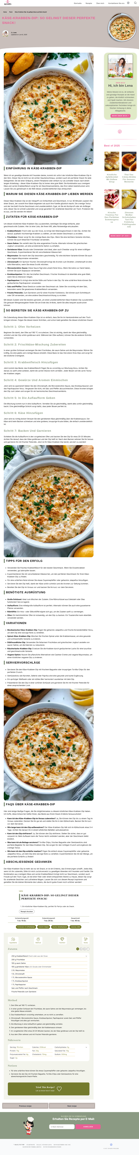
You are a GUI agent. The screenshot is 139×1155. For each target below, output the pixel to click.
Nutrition (62, 943)
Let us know (40, 1091)
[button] (86, 956)
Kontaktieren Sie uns (116, 3)
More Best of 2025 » (120, 236)
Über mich (100, 3)
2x (81, 949)
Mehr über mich (119, 116)
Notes (86, 943)
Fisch (10, 12)
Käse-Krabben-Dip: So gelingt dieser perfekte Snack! (31, 12)
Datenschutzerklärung (32, 1147)
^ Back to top (18, 1145)
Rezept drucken (27, 911)
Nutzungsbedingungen (52, 1147)
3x (84, 949)
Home (5, 12)
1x (77, 949)
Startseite (78, 3)
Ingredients (13, 943)
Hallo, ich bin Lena (44, 1144)
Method (38, 943)
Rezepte (89, 3)
